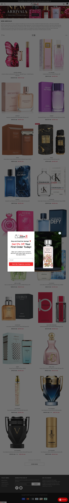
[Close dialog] (60, 233)
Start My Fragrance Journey (21, 264)
